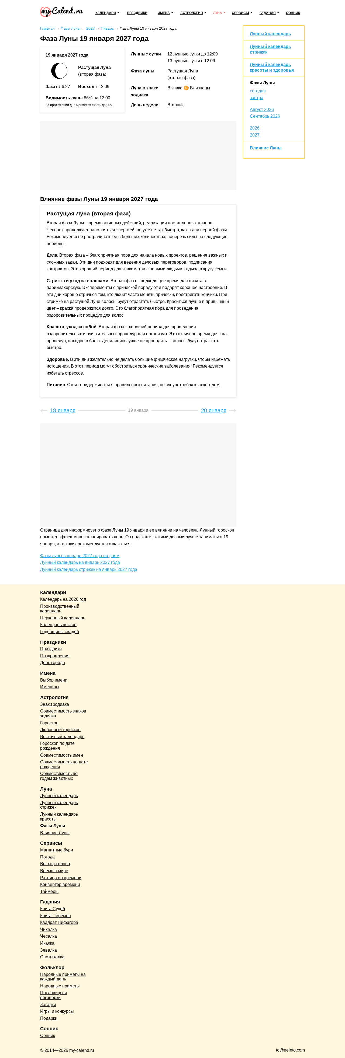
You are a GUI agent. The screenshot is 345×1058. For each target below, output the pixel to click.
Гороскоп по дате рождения (57, 745)
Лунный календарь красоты (59, 816)
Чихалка (48, 929)
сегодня (258, 91)
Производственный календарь (59, 608)
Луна (217, 13)
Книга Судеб (52, 908)
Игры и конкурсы (57, 1011)
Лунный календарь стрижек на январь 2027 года (88, 569)
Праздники (137, 13)
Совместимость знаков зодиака (63, 713)
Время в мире (54, 870)
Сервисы (240, 13)
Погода (47, 857)
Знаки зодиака (54, 704)
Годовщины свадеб (59, 631)
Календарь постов (58, 624)
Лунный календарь (270, 34)
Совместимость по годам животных (59, 776)
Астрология (191, 13)
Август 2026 (262, 109)
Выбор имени (53, 680)
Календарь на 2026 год (63, 599)
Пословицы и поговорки (53, 995)
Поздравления (55, 656)
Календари (105, 13)
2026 (255, 128)
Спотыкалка (52, 957)
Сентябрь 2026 (265, 116)
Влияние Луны (266, 148)
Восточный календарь (62, 736)
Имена (164, 13)
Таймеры (49, 891)
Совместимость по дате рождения (64, 764)
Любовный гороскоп (60, 729)
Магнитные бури (56, 850)
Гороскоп (49, 723)
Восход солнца (55, 863)
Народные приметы (60, 986)
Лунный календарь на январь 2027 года (80, 562)
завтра (256, 97)
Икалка (47, 943)
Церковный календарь (62, 618)
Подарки (48, 1018)
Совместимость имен (61, 755)
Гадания (268, 13)
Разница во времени (60, 877)
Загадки (48, 1004)
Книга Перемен (55, 915)
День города (52, 662)
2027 (255, 135)
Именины (49, 687)
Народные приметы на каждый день (63, 977)
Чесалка (48, 936)
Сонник (293, 13)
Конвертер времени (60, 884)
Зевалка (48, 950)
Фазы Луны (262, 83)
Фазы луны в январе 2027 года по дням (79, 555)
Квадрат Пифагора (59, 922)
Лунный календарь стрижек (59, 805)
